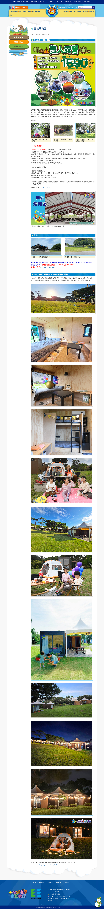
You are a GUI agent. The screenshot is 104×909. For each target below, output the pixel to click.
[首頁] (32, 34)
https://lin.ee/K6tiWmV (46, 188)
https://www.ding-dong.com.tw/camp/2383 (44, 865)
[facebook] (10, 7)
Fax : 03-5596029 (54, 894)
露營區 (29, 11)
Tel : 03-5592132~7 (55, 892)
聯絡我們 (68, 2)
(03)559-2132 (70, 7)
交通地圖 (51, 2)
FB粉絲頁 (88, 2)
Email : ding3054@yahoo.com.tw (59, 896)
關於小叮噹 (16, 2)
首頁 (11, 15)
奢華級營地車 (19, 46)
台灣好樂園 (77, 2)
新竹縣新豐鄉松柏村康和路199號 (59, 889)
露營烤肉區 (18, 42)
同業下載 (59, 2)
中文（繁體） (21, 7)
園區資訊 (42, 2)
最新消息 (25, 2)
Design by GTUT (65, 907)
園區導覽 (34, 2)
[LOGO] (52, 11)
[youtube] (13, 7)
